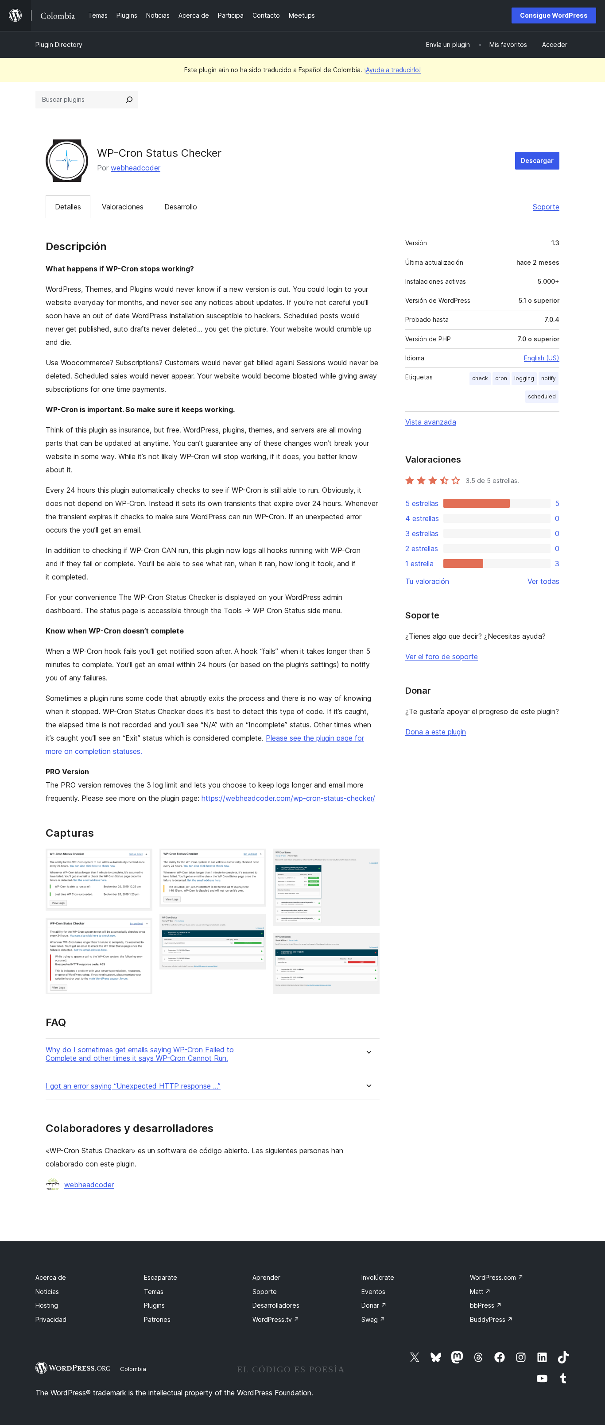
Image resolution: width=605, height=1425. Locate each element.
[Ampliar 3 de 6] (253, 860)
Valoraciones (122, 206)
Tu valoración (427, 581)
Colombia (133, 1368)
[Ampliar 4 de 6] (253, 925)
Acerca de (50, 1277)
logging (524, 378)
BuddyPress (491, 1319)
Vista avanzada (430, 421)
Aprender (266, 1277)
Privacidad (50, 1319)
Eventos (373, 1291)
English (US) (541, 358)
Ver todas (543, 581)
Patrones (157, 1319)
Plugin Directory (58, 44)
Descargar (537, 160)
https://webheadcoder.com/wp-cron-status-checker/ (288, 798)
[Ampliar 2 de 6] (140, 929)
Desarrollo (180, 206)
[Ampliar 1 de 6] (140, 860)
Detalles (68, 206)
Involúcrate (377, 1277)
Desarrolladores (275, 1305)
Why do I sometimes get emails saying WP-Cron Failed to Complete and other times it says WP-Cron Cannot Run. (140, 1054)
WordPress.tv (275, 1319)
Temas (153, 1291)
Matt (480, 1291)
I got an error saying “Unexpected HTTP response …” (133, 1086)
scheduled (542, 396)
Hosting (46, 1305)
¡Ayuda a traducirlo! (392, 69)
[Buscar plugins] (129, 99)
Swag (373, 1319)
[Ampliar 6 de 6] (367, 945)
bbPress (486, 1305)
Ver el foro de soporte (441, 656)
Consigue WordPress (554, 15)
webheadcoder (135, 167)
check (480, 378)
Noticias (47, 1291)
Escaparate (160, 1277)
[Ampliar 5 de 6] (367, 860)
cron (501, 378)
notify (548, 378)
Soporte (546, 206)
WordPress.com (497, 1277)
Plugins (154, 1305)
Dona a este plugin (435, 731)
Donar (374, 1305)
